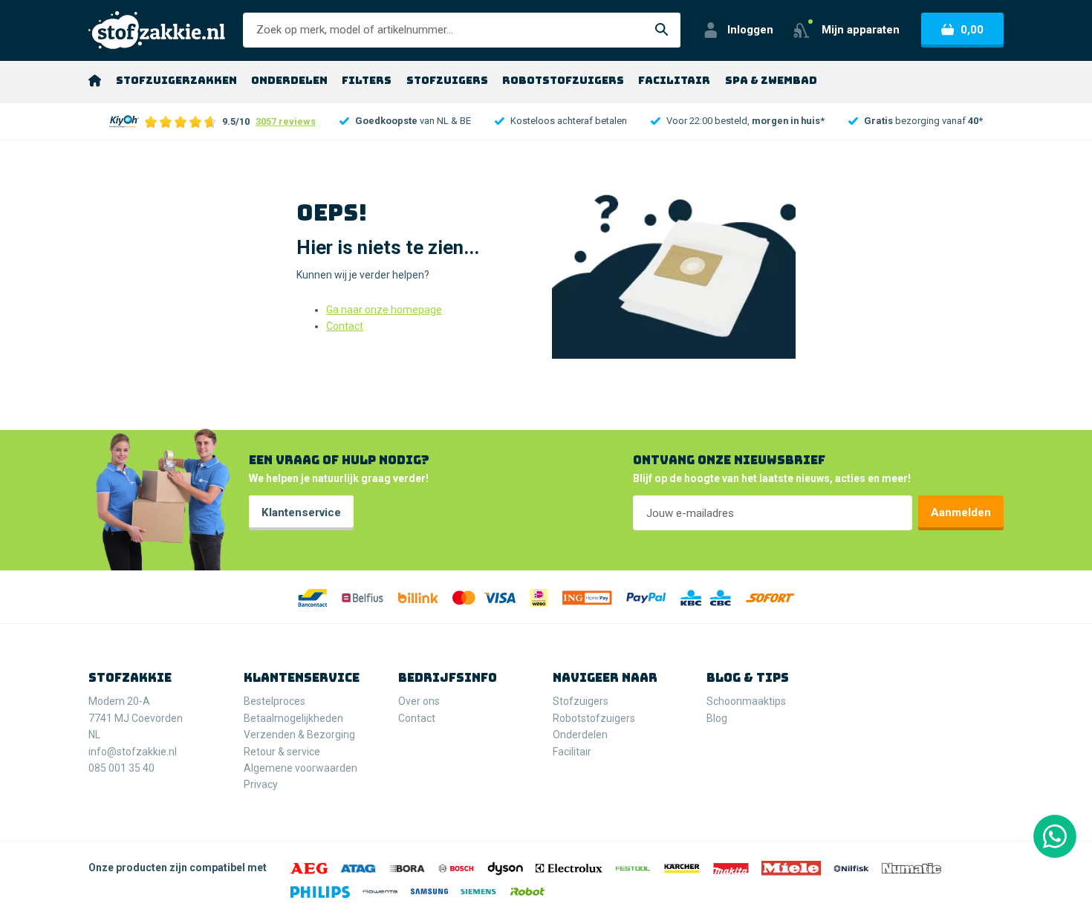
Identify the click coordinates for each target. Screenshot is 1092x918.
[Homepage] (94, 80)
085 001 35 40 (121, 768)
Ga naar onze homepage (384, 310)
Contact (344, 326)
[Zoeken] (662, 30)
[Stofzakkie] (156, 30)
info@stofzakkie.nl (132, 752)
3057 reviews (286, 121)
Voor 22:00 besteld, (745, 120)
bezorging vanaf (923, 120)
